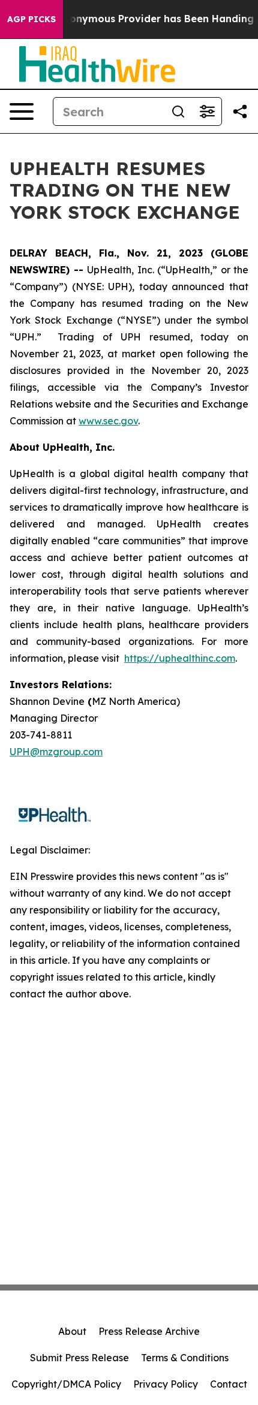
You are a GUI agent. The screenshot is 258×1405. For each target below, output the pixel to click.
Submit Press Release (79, 1358)
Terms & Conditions (185, 1358)
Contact (228, 1384)
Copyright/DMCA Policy (66, 1384)
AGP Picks (31, 19)
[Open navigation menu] (22, 111)
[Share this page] (240, 111)
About (72, 1331)
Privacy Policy (165, 1384)
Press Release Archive (149, 1331)
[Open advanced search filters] (207, 111)
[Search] (178, 111)
